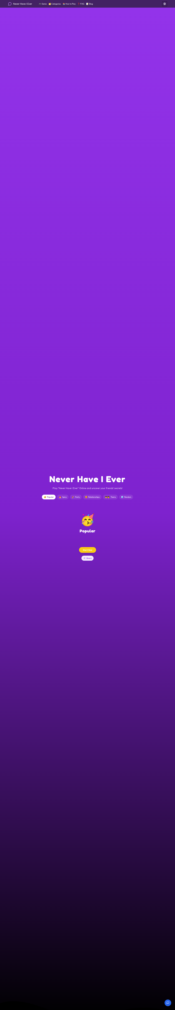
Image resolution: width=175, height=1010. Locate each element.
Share (89, 558)
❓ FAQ (81, 4)
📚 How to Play (69, 4)
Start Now (87, 550)
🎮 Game (43, 4)
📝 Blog (89, 4)
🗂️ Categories (55, 4)
